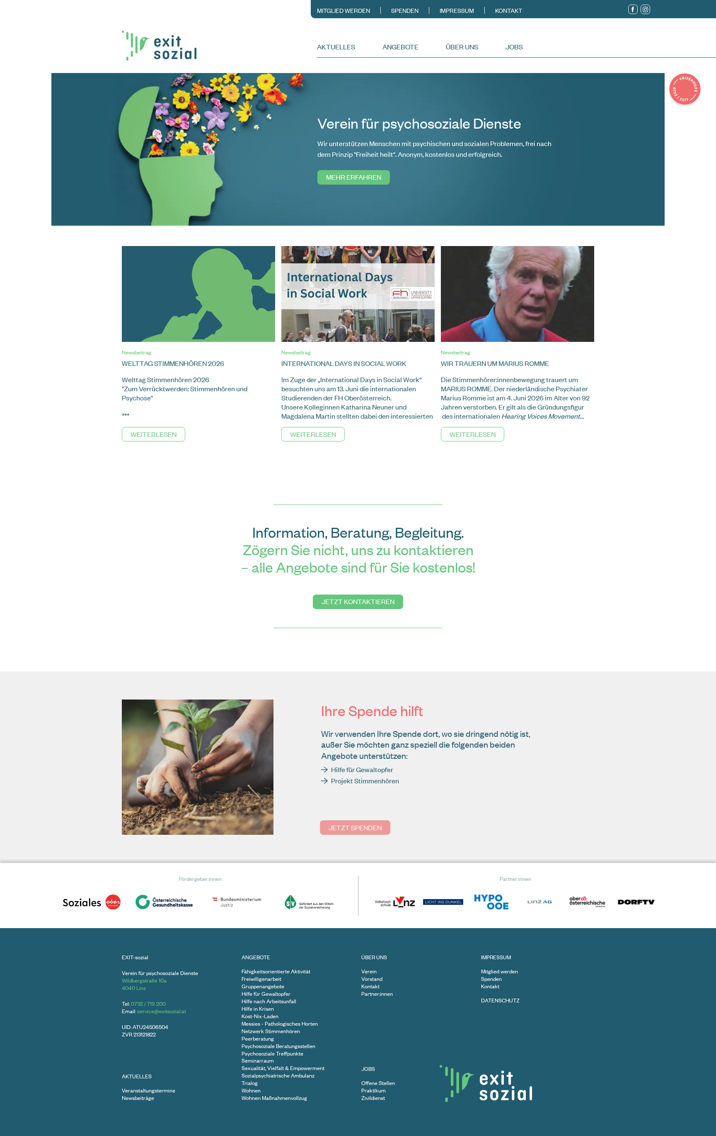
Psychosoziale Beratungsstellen (278, 1046)
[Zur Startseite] (218, 46)
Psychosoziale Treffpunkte (272, 1053)
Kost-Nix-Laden (260, 1016)
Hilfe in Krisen (258, 1008)
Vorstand (371, 978)
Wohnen (251, 1090)
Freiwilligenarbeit (261, 978)
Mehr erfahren (353, 176)
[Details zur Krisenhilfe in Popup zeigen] (685, 90)
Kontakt (508, 10)
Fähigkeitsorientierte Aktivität (276, 971)
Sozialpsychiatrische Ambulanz (278, 1075)
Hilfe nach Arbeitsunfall (269, 1001)
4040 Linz (134, 988)
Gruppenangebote (263, 986)
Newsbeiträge (138, 1098)
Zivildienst (373, 1098)
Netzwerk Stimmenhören (271, 1031)
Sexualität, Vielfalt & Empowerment (283, 1068)
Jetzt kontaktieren (358, 601)
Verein (369, 971)
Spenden (404, 10)
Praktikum (373, 1090)
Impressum (457, 10)
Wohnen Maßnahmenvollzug (274, 1098)
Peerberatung (258, 1038)
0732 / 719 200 (148, 1003)
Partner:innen (377, 993)
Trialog (250, 1083)
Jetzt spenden (355, 827)
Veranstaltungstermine (148, 1090)
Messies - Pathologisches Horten (280, 1023)
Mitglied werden (343, 10)
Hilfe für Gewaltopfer (266, 993)
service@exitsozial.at (161, 1011)
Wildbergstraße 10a (144, 980)
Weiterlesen (154, 434)
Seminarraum (258, 1060)
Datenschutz (500, 1000)
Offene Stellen (378, 1083)
